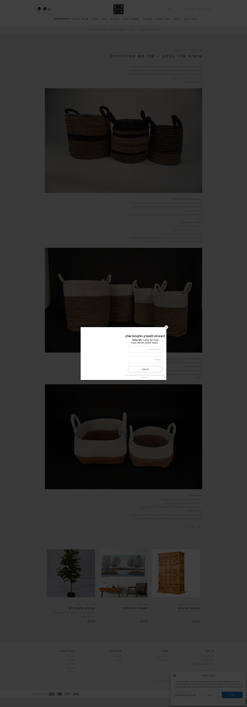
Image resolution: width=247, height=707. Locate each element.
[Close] (166, 320)
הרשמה (145, 375)
